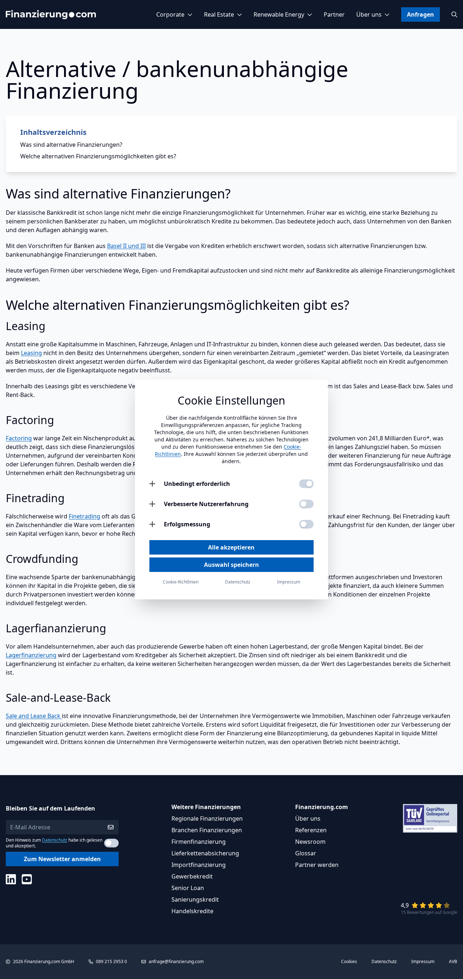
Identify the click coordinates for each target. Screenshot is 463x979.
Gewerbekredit (192, 876)
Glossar (305, 853)
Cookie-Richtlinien (181, 582)
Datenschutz (54, 840)
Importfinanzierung (198, 865)
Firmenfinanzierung (198, 842)
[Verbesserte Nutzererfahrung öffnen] (152, 504)
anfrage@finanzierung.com (176, 961)
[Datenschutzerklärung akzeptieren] (111, 843)
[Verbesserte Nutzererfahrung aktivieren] (306, 504)
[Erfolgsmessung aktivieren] (306, 524)
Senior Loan (187, 888)
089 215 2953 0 (111, 961)
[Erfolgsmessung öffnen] (152, 524)
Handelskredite (192, 911)
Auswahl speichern (231, 565)
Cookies (349, 962)
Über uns (369, 14)
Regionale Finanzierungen (207, 818)
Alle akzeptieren (231, 547)
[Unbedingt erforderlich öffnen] (152, 484)
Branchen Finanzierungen (206, 830)
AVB (453, 962)
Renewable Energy (279, 14)
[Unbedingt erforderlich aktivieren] (306, 483)
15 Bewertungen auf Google (429, 912)
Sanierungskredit (195, 899)
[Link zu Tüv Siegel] (430, 818)
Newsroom (310, 842)
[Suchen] (454, 14)
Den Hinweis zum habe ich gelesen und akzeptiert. (54, 843)
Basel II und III (126, 246)
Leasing (31, 353)
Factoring (19, 438)
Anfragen (420, 14)
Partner (334, 14)
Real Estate (219, 14)
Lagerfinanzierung (31, 655)
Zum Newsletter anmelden (62, 859)
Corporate (170, 14)
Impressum (422, 962)
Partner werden (317, 865)
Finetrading (84, 516)
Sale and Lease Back (34, 716)
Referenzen (311, 830)
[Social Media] (11, 879)
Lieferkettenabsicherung (205, 853)
